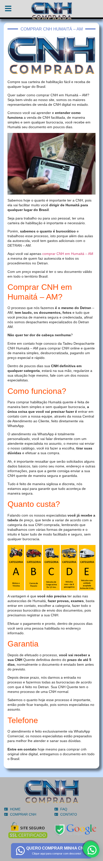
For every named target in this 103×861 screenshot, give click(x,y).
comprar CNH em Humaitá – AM (67, 254)
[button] (92, 850)
